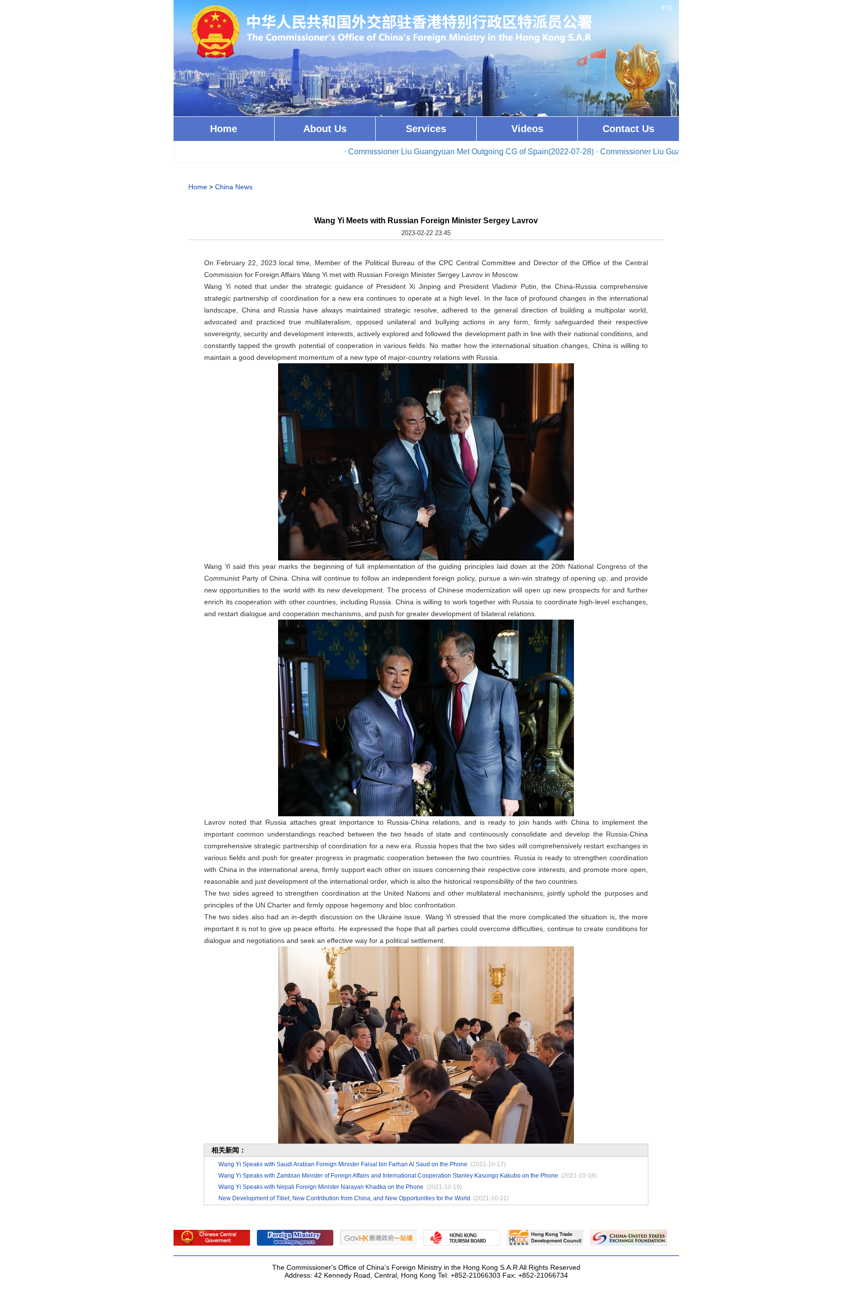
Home (223, 128)
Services (426, 128)
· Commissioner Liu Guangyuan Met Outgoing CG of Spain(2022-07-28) (426, 151)
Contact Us (628, 128)
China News (233, 187)
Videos (527, 128)
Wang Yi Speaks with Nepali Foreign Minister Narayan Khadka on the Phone (321, 1187)
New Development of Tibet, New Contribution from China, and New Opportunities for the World (344, 1198)
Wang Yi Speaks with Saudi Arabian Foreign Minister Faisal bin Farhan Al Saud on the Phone (342, 1164)
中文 (667, 7)
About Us (325, 128)
